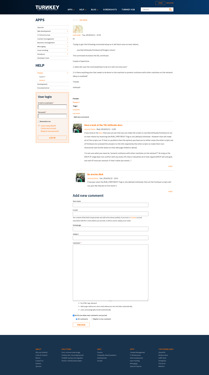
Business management (46, 43)
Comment (77, 243)
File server (161, 363)
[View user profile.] (78, 29)
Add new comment (81, 117)
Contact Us (39, 361)
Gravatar (133, 218)
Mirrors (38, 358)
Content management (45, 39)
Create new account (48, 128)
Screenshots (110, 9)
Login (160, 3)
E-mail (75, 210)
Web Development (136, 358)
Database (41, 54)
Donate (99, 361)
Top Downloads (165, 349)
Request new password (50, 131)
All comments (83, 319)
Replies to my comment (102, 319)
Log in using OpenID (48, 126)
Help (81, 9)
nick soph (77, 35)
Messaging (41, 46)
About (38, 349)
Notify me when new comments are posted (91, 315)
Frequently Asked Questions (106, 355)
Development (42, 84)
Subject (76, 234)
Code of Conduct (41, 355)
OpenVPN (161, 352)
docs (101, 133)
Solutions (66, 349)
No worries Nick (95, 174)
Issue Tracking (135, 361)
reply (170, 166)
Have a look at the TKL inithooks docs (103, 125)
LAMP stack (162, 358)
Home (75, 20)
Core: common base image (70, 352)
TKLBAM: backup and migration (72, 358)
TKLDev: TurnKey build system (71, 361)
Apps (69, 9)
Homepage (77, 225)
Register (169, 3)
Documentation (43, 88)
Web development (44, 31)
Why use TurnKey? (42, 352)
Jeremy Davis (89, 129)
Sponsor (38, 366)
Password (42, 112)
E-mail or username (46, 103)
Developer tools (43, 58)
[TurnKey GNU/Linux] (47, 9)
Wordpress (162, 361)
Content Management (137, 352)
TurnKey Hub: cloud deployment (72, 355)
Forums (40, 73)
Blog (93, 9)
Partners (38, 363)
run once (76, 113)
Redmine (161, 366)
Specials (40, 27)
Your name (77, 201)
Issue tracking (42, 50)
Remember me (45, 121)
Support (76, 102)
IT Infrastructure (43, 35)
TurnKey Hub (128, 9)
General (42, 80)
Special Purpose (135, 366)
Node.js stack (163, 355)
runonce (76, 109)
